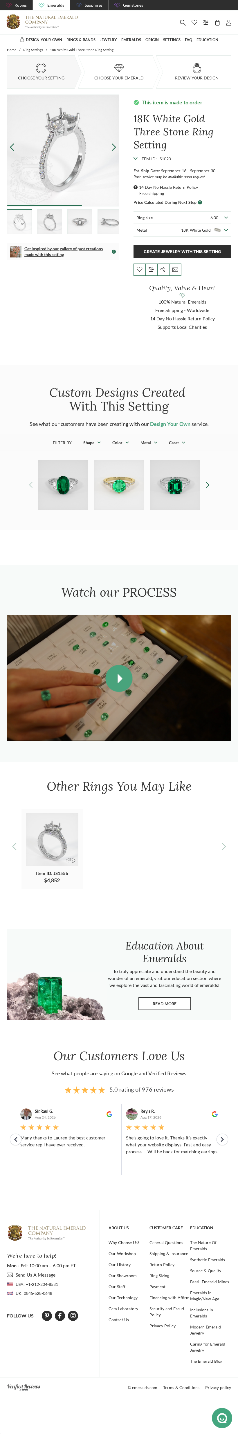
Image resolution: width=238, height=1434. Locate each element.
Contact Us (119, 1319)
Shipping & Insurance (168, 1253)
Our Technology (123, 1297)
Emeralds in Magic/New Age (204, 1295)
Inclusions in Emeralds (201, 1312)
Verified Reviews (167, 1073)
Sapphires (93, 5)
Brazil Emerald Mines (209, 1281)
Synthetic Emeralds (207, 1259)
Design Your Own (170, 424)
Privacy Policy (162, 1325)
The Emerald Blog (206, 1361)
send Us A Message (35, 1274)
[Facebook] (60, 1316)
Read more (172, 1005)
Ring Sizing (159, 1275)
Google (129, 1073)
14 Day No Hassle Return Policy (168, 187)
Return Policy (161, 1264)
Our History (120, 1264)
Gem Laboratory (123, 1308)
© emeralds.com (142, 1387)
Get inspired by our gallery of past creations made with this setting (63, 251)
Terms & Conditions (181, 1387)
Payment (157, 1286)
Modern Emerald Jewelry (205, 1329)
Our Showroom (123, 1275)
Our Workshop (122, 1253)
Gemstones (133, 5)
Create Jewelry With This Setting (182, 251)
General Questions (166, 1242)
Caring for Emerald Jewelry (207, 1347)
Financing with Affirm (169, 1297)
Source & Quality (205, 1270)
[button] (114, 146)
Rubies (21, 5)
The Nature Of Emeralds (203, 1245)
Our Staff (117, 1286)
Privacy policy (218, 1387)
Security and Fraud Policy (166, 1311)
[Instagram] (73, 1316)
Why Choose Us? (124, 1242)
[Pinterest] (47, 1316)
